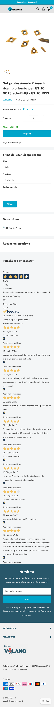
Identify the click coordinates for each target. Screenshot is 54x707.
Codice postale (10, 187)
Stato (5, 161)
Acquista (27, 133)
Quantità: (7, 118)
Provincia (7, 173)
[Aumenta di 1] (41, 118)
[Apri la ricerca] (37, 8)
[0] (49, 9)
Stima (9, 204)
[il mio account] (43, 8)
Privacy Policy (18, 607)
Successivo (18, 323)
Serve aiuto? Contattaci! (27, 2)
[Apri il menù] (4, 9)
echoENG (7, 99)
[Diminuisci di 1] (26, 118)
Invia (27, 599)
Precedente (8, 323)
